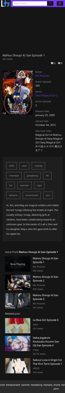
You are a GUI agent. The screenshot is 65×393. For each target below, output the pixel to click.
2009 (11, 165)
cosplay (38, 165)
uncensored (31, 195)
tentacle (13, 195)
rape (39, 185)
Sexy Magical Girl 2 (46, 95)
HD (47, 175)
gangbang (32, 175)
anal (24, 165)
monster (24, 185)
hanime (25, 384)
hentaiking (36, 384)
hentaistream (13, 384)
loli (10, 185)
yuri (48, 195)
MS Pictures (42, 75)
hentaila (48, 384)
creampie (14, 175)
